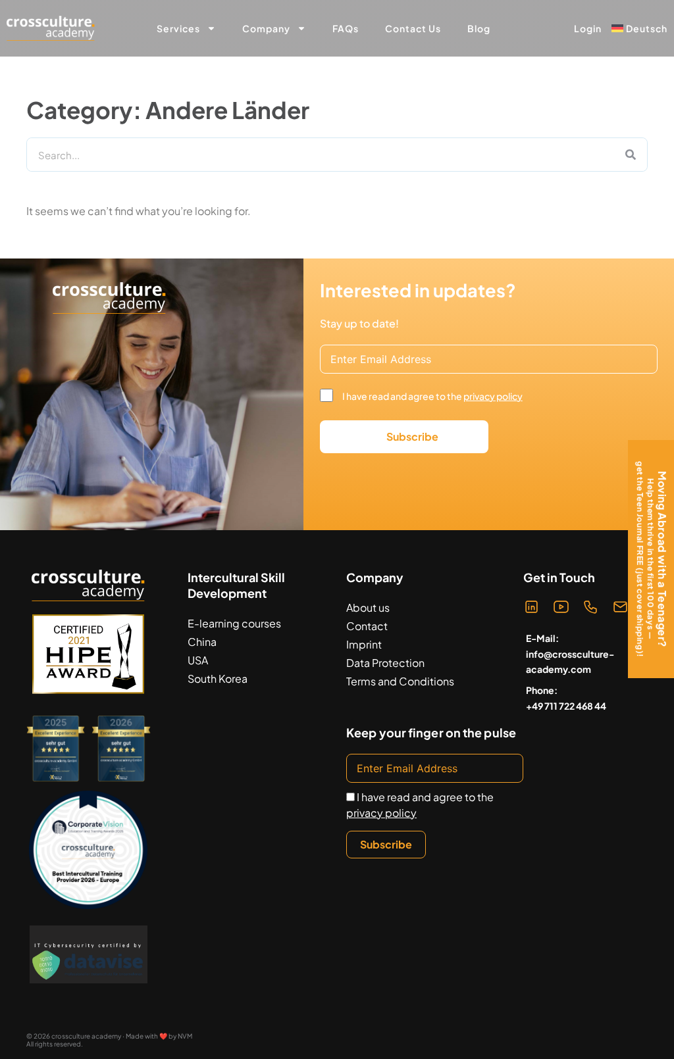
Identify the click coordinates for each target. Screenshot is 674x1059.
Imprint (364, 644)
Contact (367, 626)
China (202, 642)
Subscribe (412, 436)
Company (266, 28)
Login (588, 28)
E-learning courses (234, 623)
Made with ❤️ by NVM (159, 1036)
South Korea (217, 678)
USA (198, 660)
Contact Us (413, 28)
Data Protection (385, 663)
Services (178, 28)
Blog (478, 28)
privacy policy (493, 396)
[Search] (630, 154)
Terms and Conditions (400, 681)
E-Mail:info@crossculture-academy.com (570, 654)
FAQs (345, 28)
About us (368, 607)
